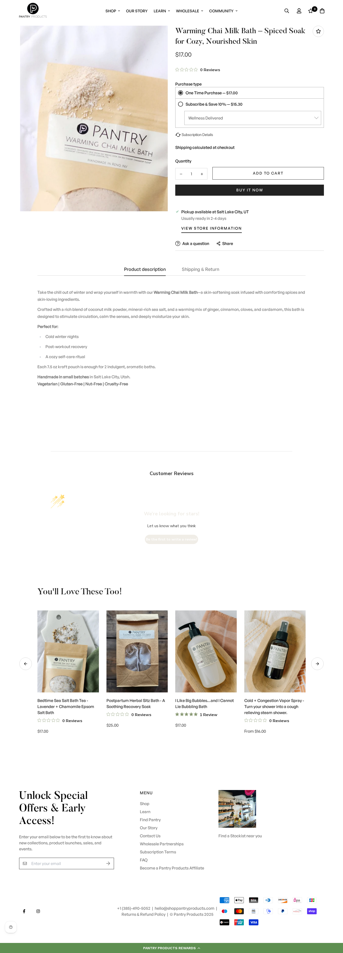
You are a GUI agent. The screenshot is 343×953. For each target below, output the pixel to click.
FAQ (144, 859)
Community (221, 11)
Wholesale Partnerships (162, 843)
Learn (160, 11)
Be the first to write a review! (171, 539)
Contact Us (150, 835)
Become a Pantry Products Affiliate (172, 868)
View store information (211, 228)
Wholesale (187, 11)
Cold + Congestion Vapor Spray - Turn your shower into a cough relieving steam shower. (274, 706)
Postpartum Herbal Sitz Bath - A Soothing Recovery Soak (135, 703)
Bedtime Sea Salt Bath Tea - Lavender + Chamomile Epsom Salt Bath (65, 706)
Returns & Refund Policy (144, 914)
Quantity (183, 160)
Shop (110, 11)
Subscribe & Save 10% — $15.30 (214, 104)
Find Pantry (150, 819)
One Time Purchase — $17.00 (212, 92)
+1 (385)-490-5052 (134, 908)
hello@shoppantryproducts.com (185, 908)
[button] (171, 948)
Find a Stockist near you (240, 835)
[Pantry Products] (33, 11)
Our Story (137, 11)
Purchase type (188, 84)
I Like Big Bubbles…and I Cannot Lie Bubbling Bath (204, 703)
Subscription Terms (158, 851)
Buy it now (249, 190)
